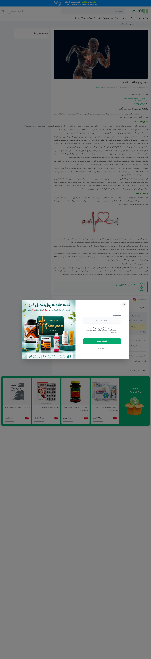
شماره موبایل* (116, 315)
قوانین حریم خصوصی (94, 330)
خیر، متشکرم (102, 348)
